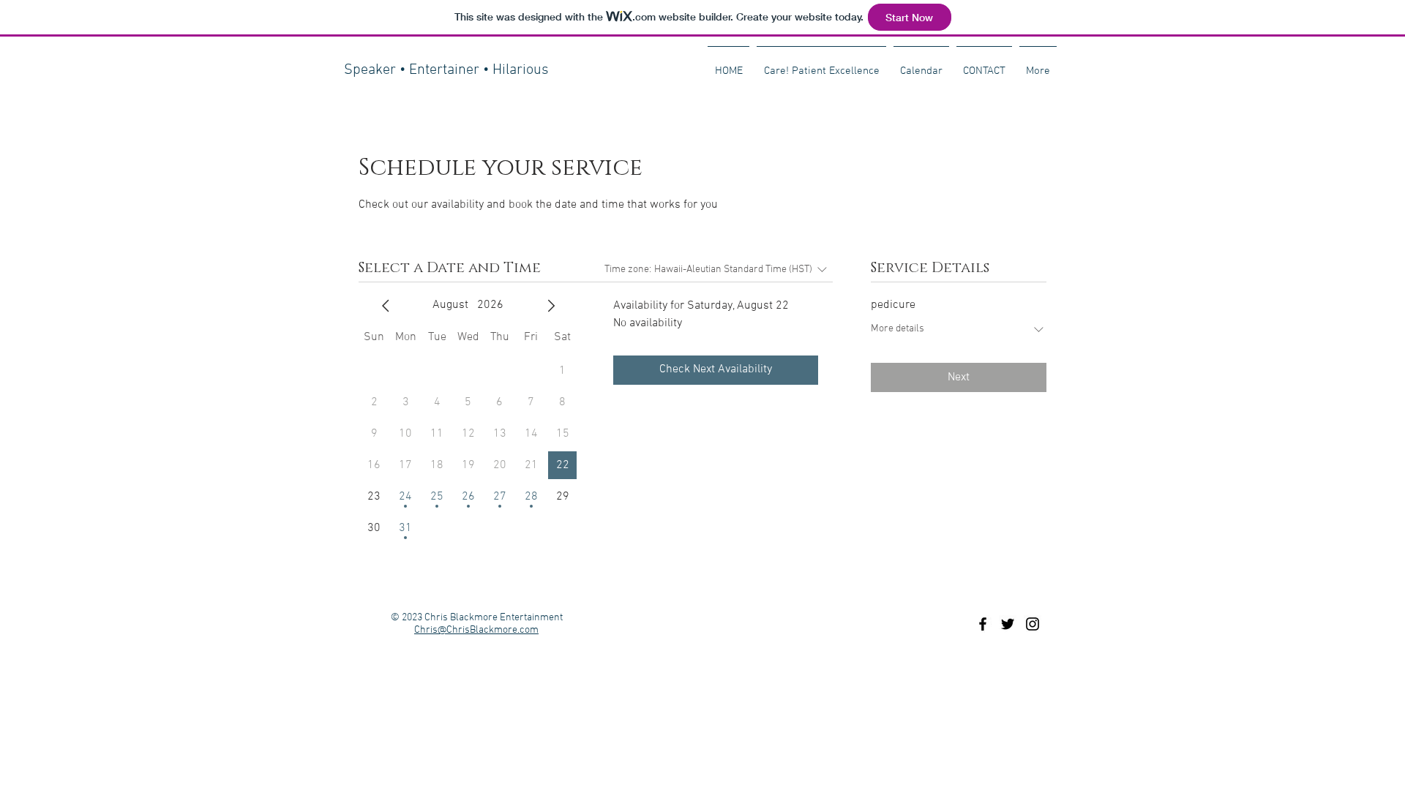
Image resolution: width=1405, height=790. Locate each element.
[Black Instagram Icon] (1032, 624)
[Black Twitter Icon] (1007, 624)
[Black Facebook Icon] (983, 624)
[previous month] (385, 306)
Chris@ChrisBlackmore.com (476, 630)
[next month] (551, 306)
